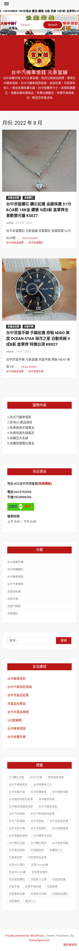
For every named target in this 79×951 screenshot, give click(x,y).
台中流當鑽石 (35, 242)
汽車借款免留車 (37, 857)
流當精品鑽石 (60, 893)
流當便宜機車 (39, 872)
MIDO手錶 (36, 777)
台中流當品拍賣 (15, 242)
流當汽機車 (14, 606)
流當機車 (52, 886)
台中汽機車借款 (48, 806)
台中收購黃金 (38, 791)
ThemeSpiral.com (39, 940)
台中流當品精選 (18, 712)
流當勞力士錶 (38, 879)
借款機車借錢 (56, 777)
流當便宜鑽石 (17, 879)
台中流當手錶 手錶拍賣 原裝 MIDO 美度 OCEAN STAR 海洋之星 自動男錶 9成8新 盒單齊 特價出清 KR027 (38, 338)
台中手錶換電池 (18, 784)
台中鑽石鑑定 (38, 842)
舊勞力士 (30, 901)
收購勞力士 (56, 850)
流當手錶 (28, 326)
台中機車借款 (15, 576)
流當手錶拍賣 (33, 886)
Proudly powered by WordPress (24, 935)
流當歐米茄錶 (38, 893)
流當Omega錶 (39, 864)
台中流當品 (37, 820)
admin (10, 222)
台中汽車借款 (15, 583)
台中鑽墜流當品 (42, 835)
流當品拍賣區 (16, 703)
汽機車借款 (15, 857)
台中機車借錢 (16, 728)
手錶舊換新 (37, 850)
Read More (30, 238)
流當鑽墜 (14, 901)
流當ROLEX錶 (17, 872)
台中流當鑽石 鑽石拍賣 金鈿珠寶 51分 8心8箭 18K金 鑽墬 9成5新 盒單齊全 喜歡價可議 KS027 (38, 210)
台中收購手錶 (15, 561)
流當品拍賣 (13, 197)
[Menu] (6, 4)
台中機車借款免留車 (21, 799)
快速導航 (45, 483)
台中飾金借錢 (60, 842)
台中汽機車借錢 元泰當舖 (39, 72)
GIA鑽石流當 (16, 777)
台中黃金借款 (17, 850)
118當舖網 (14, 720)
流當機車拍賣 (17, 893)
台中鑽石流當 (17, 842)
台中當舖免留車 (18, 835)
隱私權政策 (70, 944)
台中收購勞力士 (42, 784)
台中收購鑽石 (15, 569)
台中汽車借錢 (17, 820)
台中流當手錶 (35, 371)
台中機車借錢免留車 (21, 806)
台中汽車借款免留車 (42, 813)
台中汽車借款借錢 (19, 687)
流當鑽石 (28, 197)
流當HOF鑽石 (17, 864)
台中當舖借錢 (60, 828)
